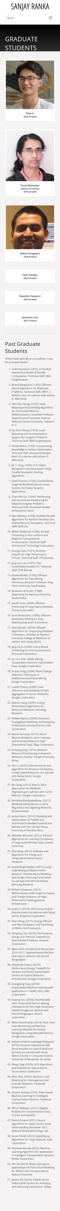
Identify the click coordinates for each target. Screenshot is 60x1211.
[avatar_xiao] (30, 61)
